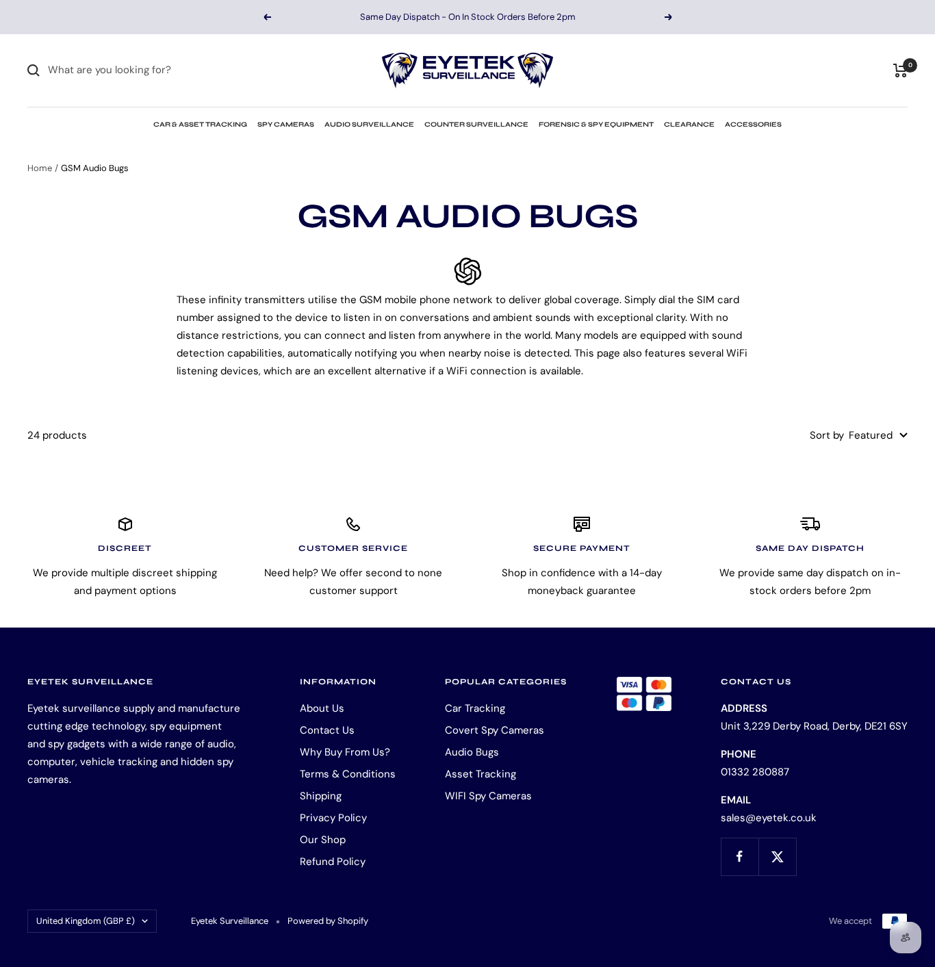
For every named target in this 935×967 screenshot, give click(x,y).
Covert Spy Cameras (494, 730)
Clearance (689, 124)
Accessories (753, 124)
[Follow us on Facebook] (739, 856)
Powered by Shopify (327, 921)
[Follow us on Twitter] (777, 856)
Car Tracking (475, 708)
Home (39, 168)
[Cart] (900, 70)
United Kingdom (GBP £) (85, 921)
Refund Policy (333, 861)
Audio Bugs (472, 752)
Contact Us (327, 730)
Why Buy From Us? (345, 752)
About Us (322, 708)
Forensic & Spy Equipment (596, 124)
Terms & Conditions (348, 774)
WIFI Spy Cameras (488, 796)
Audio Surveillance (369, 124)
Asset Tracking (480, 774)
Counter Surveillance (476, 124)
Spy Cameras (285, 124)
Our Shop (323, 840)
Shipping (321, 796)
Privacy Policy (333, 818)
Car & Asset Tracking (200, 124)
